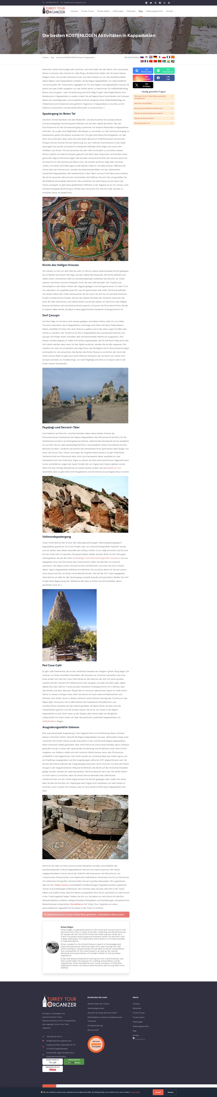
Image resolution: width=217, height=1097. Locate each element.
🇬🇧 (142, 61)
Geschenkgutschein (96, 1008)
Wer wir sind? (93, 1030)
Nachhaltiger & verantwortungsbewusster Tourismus (105, 1019)
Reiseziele (131, 11)
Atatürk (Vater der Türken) (98, 1004)
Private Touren (87, 11)
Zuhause (74, 11)
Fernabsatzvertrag (95, 1025)
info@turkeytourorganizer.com (75, 2)
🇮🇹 (169, 57)
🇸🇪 (164, 61)
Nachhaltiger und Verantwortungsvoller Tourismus (96, 558)
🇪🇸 (173, 57)
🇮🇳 (169, 61)
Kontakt (169, 11)
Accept (158, 1092)
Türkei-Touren (61, 885)
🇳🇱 (151, 57)
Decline (170, 1092)
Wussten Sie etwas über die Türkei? (102, 1013)
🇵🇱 (164, 57)
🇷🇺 (142, 57)
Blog (141, 11)
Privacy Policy (135, 1092)
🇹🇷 (155, 61)
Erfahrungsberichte (154, 11)
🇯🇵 (160, 57)
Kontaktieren (76, 904)
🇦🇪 (173, 61)
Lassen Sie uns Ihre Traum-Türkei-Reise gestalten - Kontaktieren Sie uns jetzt (85, 914)
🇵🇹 (160, 61)
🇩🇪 (155, 57)
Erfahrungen (118, 11)
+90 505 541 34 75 (52, 2)
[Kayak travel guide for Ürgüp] (108, 1044)
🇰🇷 (147, 57)
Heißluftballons (49, 721)
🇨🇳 (151, 61)
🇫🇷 (147, 61)
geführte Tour (114, 468)
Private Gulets (103, 11)
